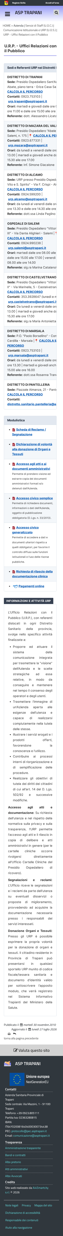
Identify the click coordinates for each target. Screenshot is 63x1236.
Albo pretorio (13, 1162)
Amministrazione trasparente (23, 1148)
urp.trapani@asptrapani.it (27, 101)
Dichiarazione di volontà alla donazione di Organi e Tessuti (32, 449)
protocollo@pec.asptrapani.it (29, 1131)
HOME (7, 25)
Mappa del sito (43, 1205)
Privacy (26, 1205)
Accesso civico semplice (34, 498)
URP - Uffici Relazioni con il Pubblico (25, 34)
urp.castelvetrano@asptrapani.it (32, 302)
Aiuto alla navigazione (18, 1227)
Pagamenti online (31, 586)
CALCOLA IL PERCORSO (25, 92)
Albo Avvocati (13, 1176)
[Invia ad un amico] (14, 1034)
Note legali (11, 1205)
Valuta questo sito (34, 1050)
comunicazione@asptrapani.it (31, 1135)
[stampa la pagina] (9, 1034)
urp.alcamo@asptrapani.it (27, 199)
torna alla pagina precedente (21, 1038)
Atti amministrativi (16, 1169)
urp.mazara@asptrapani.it (27, 145)
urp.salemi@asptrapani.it (27, 248)
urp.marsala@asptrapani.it (28, 355)
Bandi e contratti (15, 1155)
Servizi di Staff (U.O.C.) (39, 25)
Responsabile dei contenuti (21, 1220)
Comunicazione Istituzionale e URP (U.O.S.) (29, 30)
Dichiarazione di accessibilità (22, 1213)
